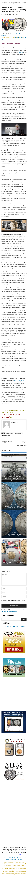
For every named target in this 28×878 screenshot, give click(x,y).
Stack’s (21, 52)
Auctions (13, 474)
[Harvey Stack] (2, 15)
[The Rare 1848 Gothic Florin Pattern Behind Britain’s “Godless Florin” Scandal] (14, 496)
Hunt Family (23, 90)
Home (2, 2)
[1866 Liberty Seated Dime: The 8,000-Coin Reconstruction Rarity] (14, 524)
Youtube (16, 626)
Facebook (7, 626)
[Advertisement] (14, 694)
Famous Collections (9, 433)
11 (2, 39)
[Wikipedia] (20, 626)
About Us (4, 857)
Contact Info (9, 857)
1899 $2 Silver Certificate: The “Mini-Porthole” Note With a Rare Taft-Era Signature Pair (14, 478)
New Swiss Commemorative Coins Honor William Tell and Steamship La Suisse (22, 443)
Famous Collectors (18, 433)
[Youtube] (14, 626)
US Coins (13, 532)
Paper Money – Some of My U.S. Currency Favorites (6, 443)
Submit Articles (19, 859)
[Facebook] (4, 626)
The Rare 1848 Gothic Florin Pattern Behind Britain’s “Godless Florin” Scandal (14, 507)
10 (25, 37)
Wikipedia (23, 626)
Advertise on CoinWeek (16, 857)
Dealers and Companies (10, 2)
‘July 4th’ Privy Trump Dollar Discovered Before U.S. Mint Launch (14, 563)
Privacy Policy (13, 859)
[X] (11, 626)
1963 (7, 47)
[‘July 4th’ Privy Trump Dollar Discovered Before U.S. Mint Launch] (14, 552)
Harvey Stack (8, 14)
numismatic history (6, 435)
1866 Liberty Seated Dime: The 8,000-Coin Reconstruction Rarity (14, 535)
